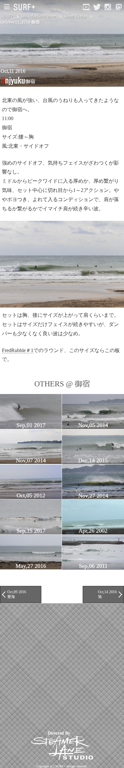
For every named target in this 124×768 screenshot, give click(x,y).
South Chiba (75, 16)
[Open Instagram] (108, 7)
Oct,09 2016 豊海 (16, 594)
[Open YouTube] (86, 7)
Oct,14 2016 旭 (107, 594)
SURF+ (7, 16)
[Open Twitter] (97, 7)
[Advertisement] (62, 665)
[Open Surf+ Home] (26, 7)
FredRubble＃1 (17, 350)
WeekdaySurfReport (38, 16)
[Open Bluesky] (118, 7)
